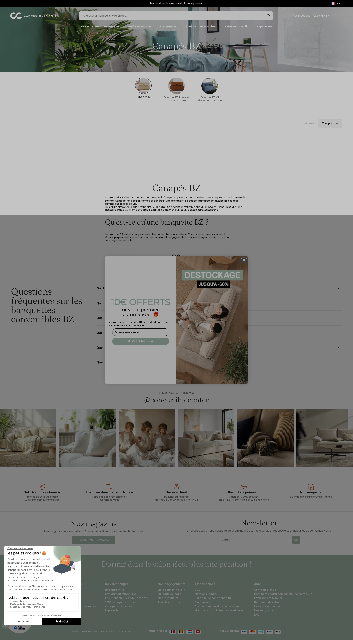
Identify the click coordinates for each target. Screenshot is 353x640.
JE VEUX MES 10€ (141, 341)
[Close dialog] (244, 260)
